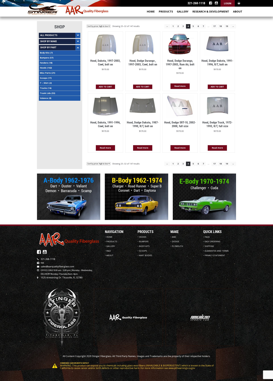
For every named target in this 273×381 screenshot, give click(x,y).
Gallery (182, 11)
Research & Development (210, 11)
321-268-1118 (48, 259)
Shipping (209, 246)
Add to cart (105, 86)
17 (214, 26)
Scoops (43, 78)
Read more (180, 86)
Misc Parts (45, 73)
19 (227, 26)
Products (166, 11)
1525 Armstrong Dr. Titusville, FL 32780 (61, 277)
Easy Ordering (212, 241)
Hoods (43, 67)
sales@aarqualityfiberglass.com (57, 266)
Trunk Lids (45, 93)
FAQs (207, 237)
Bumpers (44, 57)
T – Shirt (44, 83)
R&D (108, 250)
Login (227, 3)
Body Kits (44, 52)
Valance (44, 98)
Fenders (44, 62)
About (237, 11)
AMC (174, 237)
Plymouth (177, 246)
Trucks (43, 88)
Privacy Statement (215, 255)
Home (151, 11)
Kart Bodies (145, 255)
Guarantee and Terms (217, 250)
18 (220, 26)
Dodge (175, 241)
